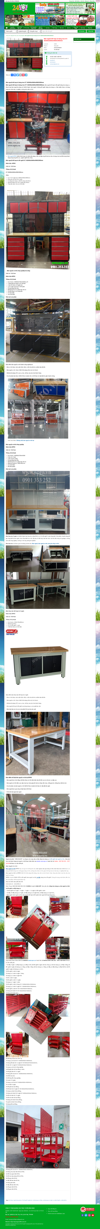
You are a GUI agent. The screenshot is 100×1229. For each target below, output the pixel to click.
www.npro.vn (32, 960)
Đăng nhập (92, 1)
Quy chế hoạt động (53, 1211)
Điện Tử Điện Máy (41, 28)
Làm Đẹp (48, 27)
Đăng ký (87, 1)
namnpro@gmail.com (54, 64)
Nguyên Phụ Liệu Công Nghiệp (17, 35)
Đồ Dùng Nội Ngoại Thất (33, 28)
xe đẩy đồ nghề (56, 1200)
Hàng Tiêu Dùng (76, 28)
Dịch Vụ (68, 27)
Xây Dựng (83, 27)
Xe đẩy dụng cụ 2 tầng (37, 1200)
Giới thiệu (77, 1)
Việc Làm (62, 27)
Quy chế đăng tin (52, 1208)
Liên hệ (82, 1)
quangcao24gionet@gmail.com (16, 1219)
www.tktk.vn (52, 60)
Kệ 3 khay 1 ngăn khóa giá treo (15, 1200)
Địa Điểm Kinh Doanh (12, 28)
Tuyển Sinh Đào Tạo (19, 28)
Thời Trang (54, 27)
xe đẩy (38, 877)
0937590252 (52, 62)
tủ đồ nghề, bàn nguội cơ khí (57, 859)
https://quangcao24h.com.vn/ (18, 1221)
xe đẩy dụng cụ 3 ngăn (48, 1200)
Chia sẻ (8, 75)
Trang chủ (71, 1)
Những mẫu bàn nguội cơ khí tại (25, 440)
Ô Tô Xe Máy (26, 27)
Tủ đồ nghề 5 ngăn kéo (27, 1200)
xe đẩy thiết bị (63, 1200)
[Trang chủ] (6, 27)
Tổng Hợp (90, 27)
